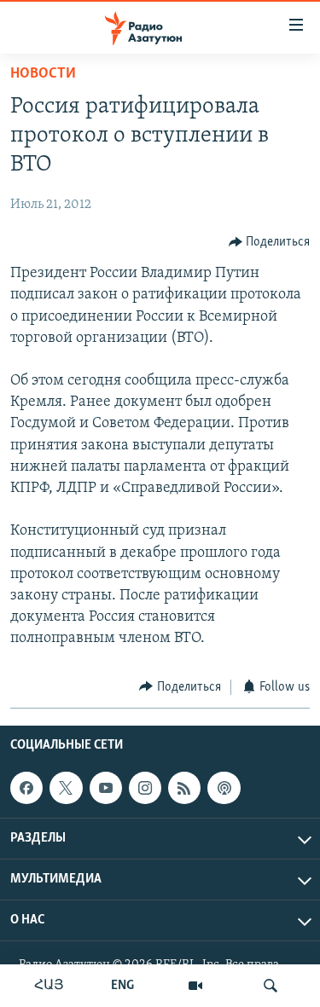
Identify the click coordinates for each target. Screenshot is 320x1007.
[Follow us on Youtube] (106, 788)
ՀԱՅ (49, 986)
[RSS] (184, 788)
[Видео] (195, 985)
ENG (122, 986)
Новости (43, 74)
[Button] (270, 242)
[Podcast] (223, 788)
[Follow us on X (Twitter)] (65, 788)
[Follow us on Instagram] (145, 788)
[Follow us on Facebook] (26, 788)
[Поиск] (270, 985)
